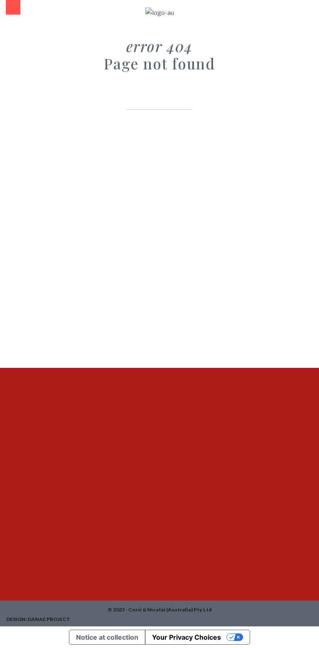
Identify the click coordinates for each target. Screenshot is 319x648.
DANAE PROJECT (48, 619)
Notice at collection (107, 637)
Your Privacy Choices (186, 637)
